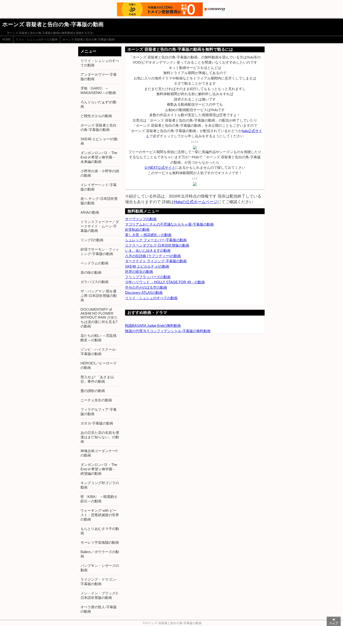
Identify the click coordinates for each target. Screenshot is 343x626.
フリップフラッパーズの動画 (148, 277)
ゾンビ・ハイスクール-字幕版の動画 (98, 351)
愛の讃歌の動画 (92, 391)
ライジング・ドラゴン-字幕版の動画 (98, 581)
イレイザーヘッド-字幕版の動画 (98, 187)
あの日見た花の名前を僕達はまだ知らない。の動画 (99, 437)
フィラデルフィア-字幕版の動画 (98, 411)
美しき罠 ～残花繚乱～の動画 (148, 235)
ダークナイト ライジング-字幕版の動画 (156, 261)
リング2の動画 (91, 240)
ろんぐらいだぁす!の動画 (98, 104)
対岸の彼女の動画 (139, 271)
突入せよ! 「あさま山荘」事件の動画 (97, 379)
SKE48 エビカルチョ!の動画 (147, 266)
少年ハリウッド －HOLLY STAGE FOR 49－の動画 (165, 282)
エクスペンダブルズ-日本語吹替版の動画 (157, 245)
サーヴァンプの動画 (141, 219)
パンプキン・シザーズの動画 (99, 568)
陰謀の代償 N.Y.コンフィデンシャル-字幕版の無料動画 (167, 331)
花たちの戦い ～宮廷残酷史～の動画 (98, 338)
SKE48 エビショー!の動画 (99, 141)
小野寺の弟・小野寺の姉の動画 (99, 173)
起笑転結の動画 (137, 229)
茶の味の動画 (91, 272)
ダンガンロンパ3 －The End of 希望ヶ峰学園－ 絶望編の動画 (98, 469)
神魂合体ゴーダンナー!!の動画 (98, 453)
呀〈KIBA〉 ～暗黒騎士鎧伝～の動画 (98, 499)
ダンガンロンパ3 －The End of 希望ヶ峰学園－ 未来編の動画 (98, 157)
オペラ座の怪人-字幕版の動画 (98, 609)
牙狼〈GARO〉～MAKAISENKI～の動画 (98, 90)
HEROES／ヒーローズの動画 (98, 365)
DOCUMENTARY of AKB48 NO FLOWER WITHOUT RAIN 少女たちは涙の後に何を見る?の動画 (99, 317)
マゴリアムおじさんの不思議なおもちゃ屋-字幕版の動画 (169, 224)
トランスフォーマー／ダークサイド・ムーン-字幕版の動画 (99, 226)
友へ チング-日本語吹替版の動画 (99, 201)
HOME (6, 39)
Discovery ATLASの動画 (144, 293)
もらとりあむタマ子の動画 (99, 531)
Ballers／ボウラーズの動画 (99, 554)
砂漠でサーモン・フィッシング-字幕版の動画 (99, 251)
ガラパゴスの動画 (94, 282)
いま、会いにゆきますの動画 (148, 250)
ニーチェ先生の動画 (96, 400)
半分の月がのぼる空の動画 (146, 287)
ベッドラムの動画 (94, 263)
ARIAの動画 (89, 212)
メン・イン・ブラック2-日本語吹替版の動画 (99, 595)
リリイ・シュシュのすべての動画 (37, 39)
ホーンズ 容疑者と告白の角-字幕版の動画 (89, 39)
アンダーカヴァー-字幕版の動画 (98, 76)
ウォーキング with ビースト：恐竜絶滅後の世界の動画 (99, 514)
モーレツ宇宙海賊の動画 (99, 542)
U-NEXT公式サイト (160, 167)
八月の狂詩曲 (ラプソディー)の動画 (153, 256)
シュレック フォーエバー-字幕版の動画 (156, 240)
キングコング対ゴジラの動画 (99, 485)
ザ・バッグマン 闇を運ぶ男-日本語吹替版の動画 (98, 295)
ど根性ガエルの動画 (96, 116)
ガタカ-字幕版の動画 (96, 423)
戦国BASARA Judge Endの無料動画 (153, 325)
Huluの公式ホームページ (195, 202)
